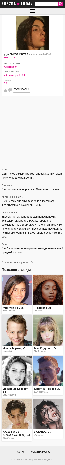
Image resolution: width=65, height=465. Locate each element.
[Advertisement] (32, 130)
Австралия (10, 66)
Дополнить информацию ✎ (17, 262)
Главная (19, 452)
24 (5, 83)
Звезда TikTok (10, 57)
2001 (22, 75)
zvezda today (17, 4)
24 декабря (11, 75)
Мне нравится (6, 90)
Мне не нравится (10, 90)
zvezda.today (27, 460)
